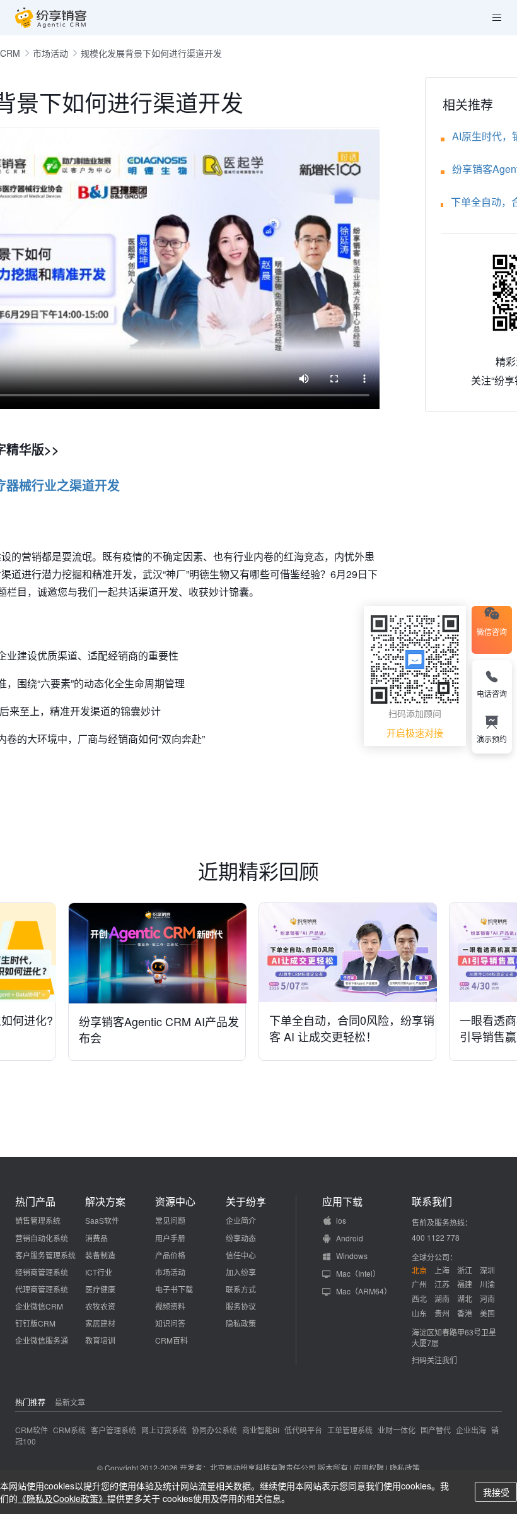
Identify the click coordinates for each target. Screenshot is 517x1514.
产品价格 (170, 1255)
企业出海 (471, 1429)
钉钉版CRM (35, 1323)
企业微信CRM (39, 1306)
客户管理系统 (113, 1429)
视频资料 (170, 1306)
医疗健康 (100, 1289)
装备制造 (100, 1255)
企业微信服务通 (41, 1340)
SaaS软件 (102, 1220)
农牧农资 (100, 1306)
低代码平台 (303, 1429)
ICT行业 (98, 1272)
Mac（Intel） (358, 1273)
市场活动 (50, 53)
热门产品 (35, 1202)
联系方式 (241, 1289)
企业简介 (241, 1220)
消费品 (96, 1238)
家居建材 (100, 1323)
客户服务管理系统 (45, 1255)
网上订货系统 (164, 1429)
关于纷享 (246, 1202)
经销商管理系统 (41, 1272)
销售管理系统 (38, 1220)
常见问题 (170, 1220)
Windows (352, 1255)
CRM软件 (31, 1429)
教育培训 (100, 1340)
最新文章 (70, 1402)
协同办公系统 (214, 1429)
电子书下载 (174, 1289)
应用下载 (342, 1202)
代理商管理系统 (41, 1289)
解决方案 (105, 1202)
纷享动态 (241, 1238)
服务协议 (241, 1306)
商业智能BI (260, 1429)
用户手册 (170, 1238)
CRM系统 (69, 1429)
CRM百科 (171, 1340)
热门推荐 (30, 1402)
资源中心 (175, 1202)
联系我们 (432, 1202)
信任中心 (241, 1255)
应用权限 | (372, 1467)
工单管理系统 (350, 1429)
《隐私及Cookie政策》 (62, 1498)
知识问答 (170, 1323)
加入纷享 (241, 1272)
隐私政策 (241, 1323)
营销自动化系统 (41, 1238)
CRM (10, 53)
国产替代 (436, 1429)
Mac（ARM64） (364, 1291)
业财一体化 (396, 1429)
